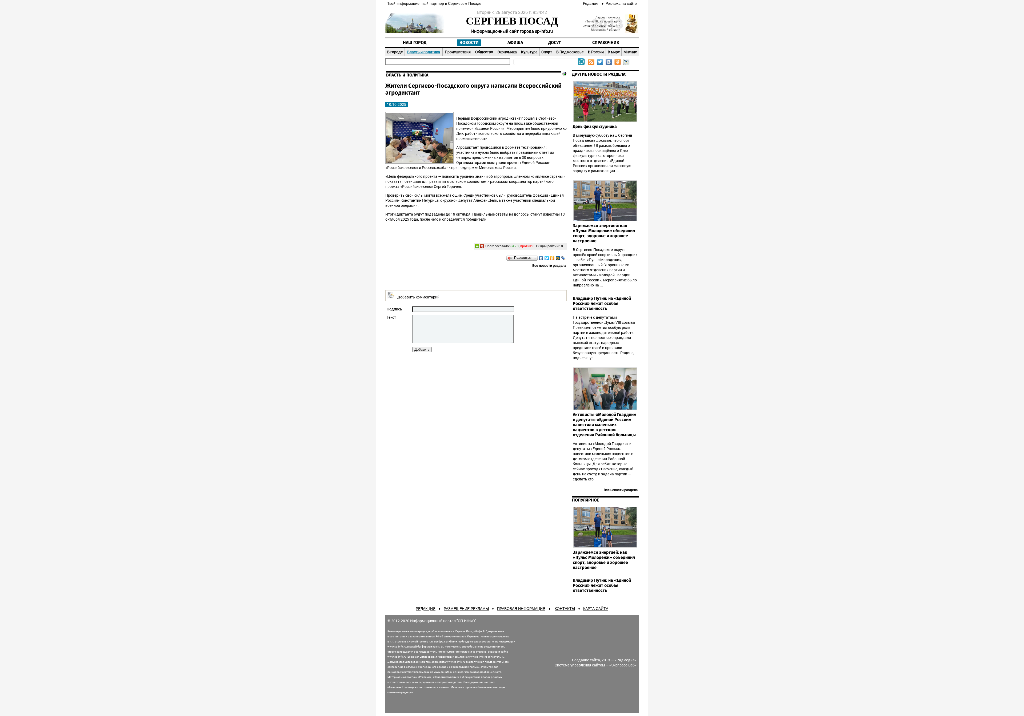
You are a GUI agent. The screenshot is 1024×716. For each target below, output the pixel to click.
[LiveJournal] (563, 258)
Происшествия (458, 51)
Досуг (554, 43)
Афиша (515, 43)
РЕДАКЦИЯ (425, 608)
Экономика (507, 51)
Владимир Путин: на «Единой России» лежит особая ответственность (602, 303)
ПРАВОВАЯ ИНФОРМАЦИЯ (521, 608)
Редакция (591, 3)
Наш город (414, 43)
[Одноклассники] (552, 258)
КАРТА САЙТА (595, 608)
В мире (614, 51)
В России (596, 51)
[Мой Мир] (558, 258)
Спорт (546, 51)
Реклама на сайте (621, 3)
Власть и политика (423, 51)
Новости (469, 43)
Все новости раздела (549, 265)
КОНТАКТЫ (565, 608)
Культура (529, 51)
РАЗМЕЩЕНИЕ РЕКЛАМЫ (466, 608)
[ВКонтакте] (541, 258)
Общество (484, 51)
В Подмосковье (569, 51)
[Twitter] (547, 258)
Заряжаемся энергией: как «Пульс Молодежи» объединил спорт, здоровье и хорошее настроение (604, 233)
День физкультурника (595, 126)
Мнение (630, 51)
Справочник (605, 43)
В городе (395, 51)
